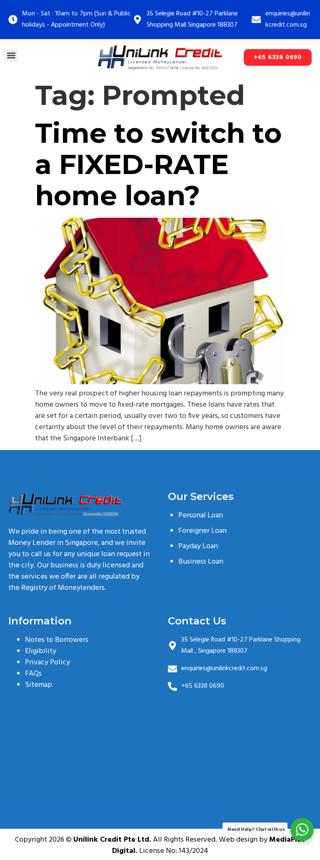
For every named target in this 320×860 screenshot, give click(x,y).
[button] (11, 55)
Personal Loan (200, 516)
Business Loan (200, 562)
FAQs (33, 674)
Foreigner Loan (202, 531)
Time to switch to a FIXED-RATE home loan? (158, 164)
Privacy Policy (47, 662)
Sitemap (38, 685)
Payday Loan (198, 546)
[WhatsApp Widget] (302, 829)
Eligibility (40, 651)
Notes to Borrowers (56, 640)
